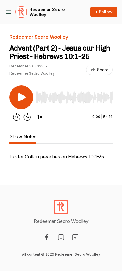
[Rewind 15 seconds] (16, 117)
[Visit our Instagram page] (61, 237)
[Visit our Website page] (75, 237)
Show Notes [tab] (22, 136)
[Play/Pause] (21, 97)
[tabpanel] (61, 159)
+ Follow (104, 11)
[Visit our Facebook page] (47, 237)
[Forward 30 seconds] (27, 117)
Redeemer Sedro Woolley (47, 12)
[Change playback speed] (40, 117)
